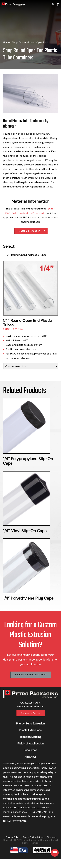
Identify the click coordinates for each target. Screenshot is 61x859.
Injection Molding (30, 737)
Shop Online (19, 42)
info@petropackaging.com (30, 706)
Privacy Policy (13, 837)
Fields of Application (31, 743)
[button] (55, 853)
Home (6, 42)
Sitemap (51, 837)
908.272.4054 (30, 703)
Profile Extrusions (30, 730)
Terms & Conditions (33, 837)
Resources (30, 750)
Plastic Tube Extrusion (30, 723)
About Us (30, 757)
